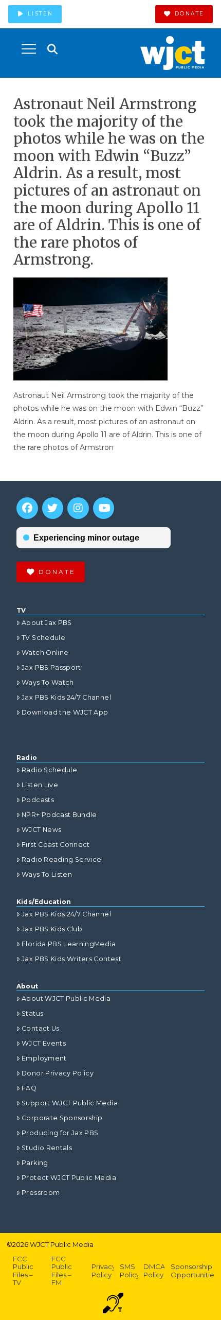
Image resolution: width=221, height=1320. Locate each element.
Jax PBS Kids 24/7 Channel (66, 697)
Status (32, 1013)
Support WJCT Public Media (70, 1103)
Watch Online (45, 652)
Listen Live (40, 785)
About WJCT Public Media (66, 998)
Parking (35, 1163)
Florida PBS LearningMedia (69, 944)
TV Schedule (43, 637)
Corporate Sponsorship (62, 1118)
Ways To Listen (47, 874)
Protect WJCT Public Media (69, 1178)
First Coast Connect (56, 844)
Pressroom (41, 1192)
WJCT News (41, 829)
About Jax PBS (47, 623)
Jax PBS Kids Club (52, 929)
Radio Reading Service (61, 859)
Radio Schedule (49, 770)
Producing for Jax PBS (60, 1133)
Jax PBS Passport (51, 667)
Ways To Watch (48, 682)
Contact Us (41, 1028)
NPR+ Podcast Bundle (59, 815)
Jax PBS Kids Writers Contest (71, 959)
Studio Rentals (47, 1148)
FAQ (29, 1088)
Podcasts (38, 800)
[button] (28, 49)
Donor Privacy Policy (58, 1073)
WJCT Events (44, 1043)
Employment (44, 1058)
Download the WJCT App (65, 712)
